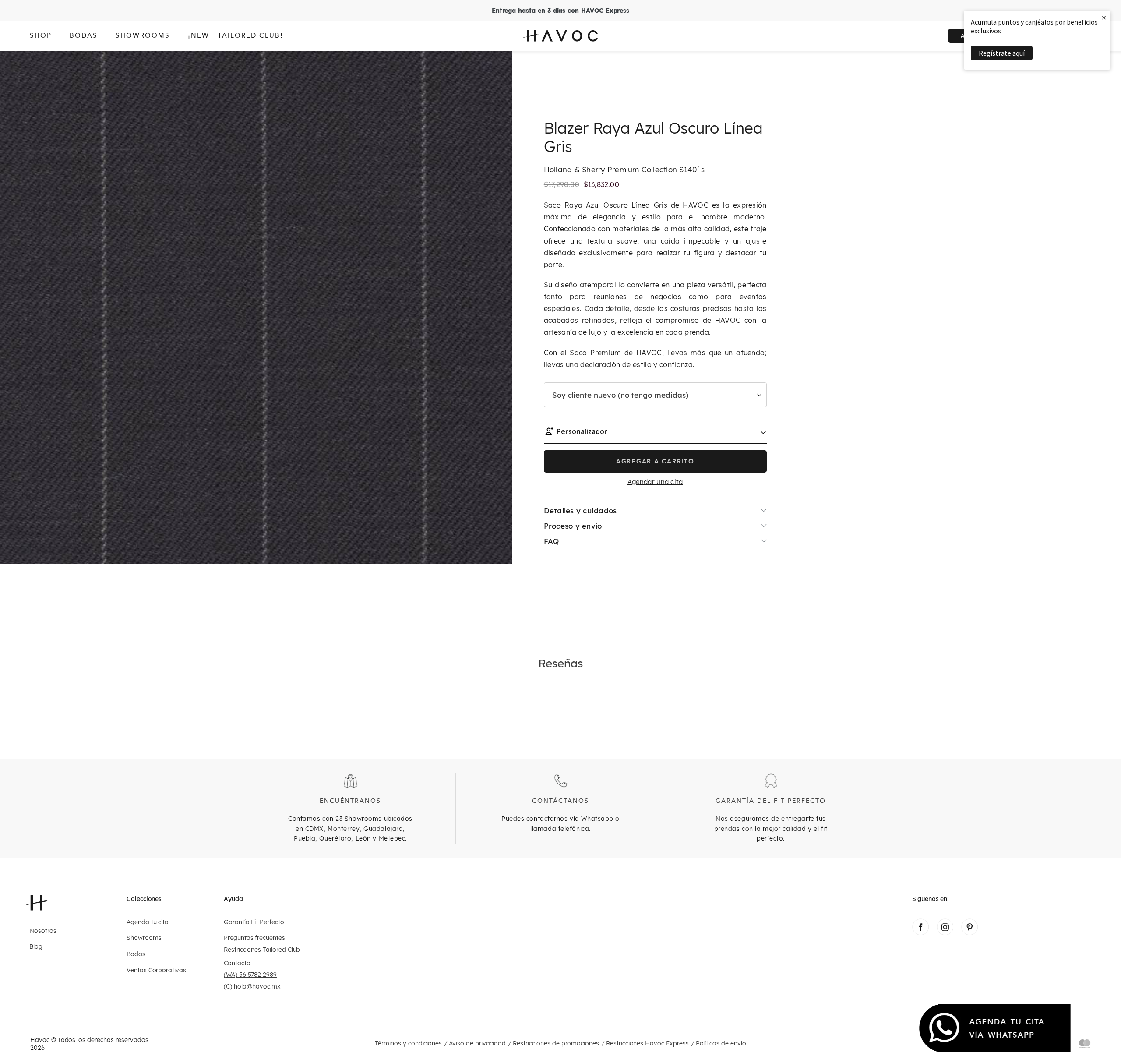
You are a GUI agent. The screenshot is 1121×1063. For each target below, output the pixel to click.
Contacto (237, 963)
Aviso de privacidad (477, 1043)
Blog (35, 946)
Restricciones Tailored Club (262, 950)
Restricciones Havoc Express (647, 1043)
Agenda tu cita (148, 922)
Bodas (136, 954)
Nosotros (42, 931)
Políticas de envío (721, 1043)
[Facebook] (920, 932)
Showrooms (144, 938)
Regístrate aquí (1002, 53)
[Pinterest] (969, 932)
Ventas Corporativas (156, 970)
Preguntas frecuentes (254, 938)
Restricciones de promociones (556, 1043)
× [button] (1104, 17)
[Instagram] (945, 932)
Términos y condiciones (408, 1043)
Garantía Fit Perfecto (254, 922)
